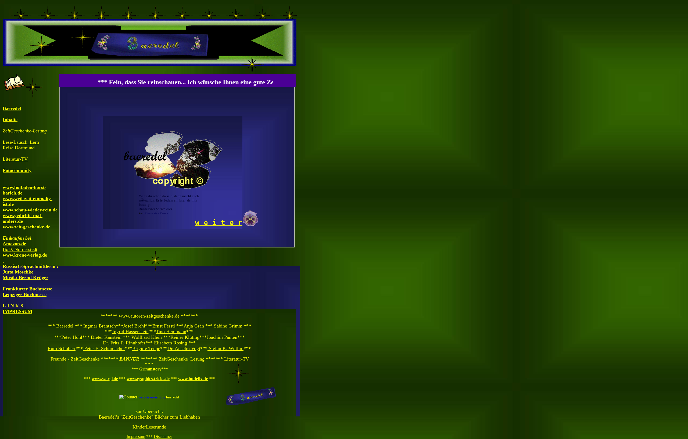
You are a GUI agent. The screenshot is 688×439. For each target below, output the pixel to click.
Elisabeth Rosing (170, 343)
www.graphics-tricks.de (148, 378)
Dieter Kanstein (105, 337)
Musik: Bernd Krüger (25, 277)
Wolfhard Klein (147, 337)
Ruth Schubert (62, 348)
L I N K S (13, 305)
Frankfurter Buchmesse (27, 289)
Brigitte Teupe (146, 348)
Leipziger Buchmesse (24, 294)
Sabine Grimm (229, 326)
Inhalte (10, 119)
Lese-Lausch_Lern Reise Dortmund (21, 144)
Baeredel (64, 326)
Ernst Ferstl (164, 326)
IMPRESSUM (17, 311)
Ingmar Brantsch (99, 326)
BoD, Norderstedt (20, 249)
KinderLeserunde (149, 427)
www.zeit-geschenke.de (26, 226)
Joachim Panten (222, 337)
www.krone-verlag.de (25, 255)
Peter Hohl (71, 337)
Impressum (136, 436)
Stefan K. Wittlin (225, 348)
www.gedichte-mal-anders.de (22, 218)
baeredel (172, 397)
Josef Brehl (134, 326)
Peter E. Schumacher (104, 348)
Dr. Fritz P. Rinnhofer (124, 343)
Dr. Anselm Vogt (183, 348)
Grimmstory (150, 369)
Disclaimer (163, 436)
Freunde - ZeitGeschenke (75, 359)
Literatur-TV (236, 359)
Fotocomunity (17, 170)
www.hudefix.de (193, 378)
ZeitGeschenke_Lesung (182, 359)
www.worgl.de (105, 378)
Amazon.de (14, 243)
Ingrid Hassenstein (130, 331)
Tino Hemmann (171, 331)
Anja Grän (194, 326)
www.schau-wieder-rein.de (30, 210)
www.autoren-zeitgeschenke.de (149, 316)
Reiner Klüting (184, 337)
